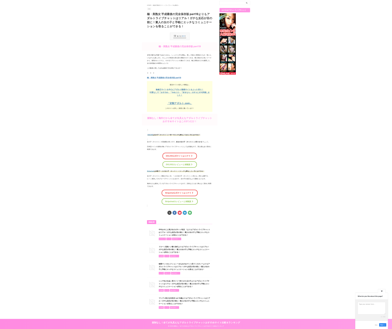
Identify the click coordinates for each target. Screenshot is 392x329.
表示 (183, 36)
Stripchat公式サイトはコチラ (178, 193)
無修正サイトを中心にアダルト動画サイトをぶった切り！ (180, 89)
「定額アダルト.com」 (179, 103)
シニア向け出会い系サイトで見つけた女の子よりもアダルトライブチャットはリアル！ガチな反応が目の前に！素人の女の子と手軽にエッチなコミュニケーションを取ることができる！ (184, 283)
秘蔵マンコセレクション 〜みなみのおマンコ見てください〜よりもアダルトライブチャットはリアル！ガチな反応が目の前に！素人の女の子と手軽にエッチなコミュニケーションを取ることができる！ (184, 266)
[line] (190, 213)
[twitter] (169, 213)
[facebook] (175, 213)
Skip (376, 325)
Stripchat (150, 171)
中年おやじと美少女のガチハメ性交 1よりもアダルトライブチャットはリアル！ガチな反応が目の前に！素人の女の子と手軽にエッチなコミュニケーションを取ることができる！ (184, 232)
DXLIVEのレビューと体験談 (178, 164)
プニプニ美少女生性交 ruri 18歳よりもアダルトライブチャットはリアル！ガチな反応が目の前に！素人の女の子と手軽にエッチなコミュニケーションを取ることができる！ (184, 301)
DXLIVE (150, 135)
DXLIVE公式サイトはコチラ (178, 156)
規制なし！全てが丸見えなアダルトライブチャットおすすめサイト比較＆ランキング (196, 322)
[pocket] (180, 213)
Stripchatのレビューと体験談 (178, 201)
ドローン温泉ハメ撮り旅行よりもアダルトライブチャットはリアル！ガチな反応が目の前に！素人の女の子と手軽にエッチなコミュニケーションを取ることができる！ (184, 249)
